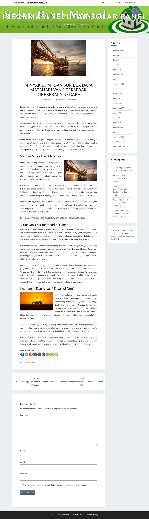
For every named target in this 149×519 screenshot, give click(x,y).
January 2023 (117, 79)
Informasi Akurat (30, 362)
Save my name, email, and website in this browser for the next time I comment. (55, 485)
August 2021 (117, 113)
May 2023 (115, 60)
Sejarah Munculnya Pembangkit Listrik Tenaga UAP (119, 178)
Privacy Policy (130, 3)
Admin (60, 100)
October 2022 (117, 93)
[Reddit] (31, 354)
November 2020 (118, 142)
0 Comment (71, 100)
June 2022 (116, 98)
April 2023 (116, 65)
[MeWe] (43, 354)
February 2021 (117, 127)
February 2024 (117, 50)
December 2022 (118, 84)
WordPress (79, 514)
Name (23, 451)
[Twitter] (26, 354)
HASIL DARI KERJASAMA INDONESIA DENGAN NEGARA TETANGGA (58, 218)
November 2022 (118, 89)
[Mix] (48, 354)
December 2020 (118, 137)
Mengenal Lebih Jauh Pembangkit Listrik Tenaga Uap (120, 203)
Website (23, 473)
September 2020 (118, 146)
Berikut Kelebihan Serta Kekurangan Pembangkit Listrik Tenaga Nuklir (121, 213)
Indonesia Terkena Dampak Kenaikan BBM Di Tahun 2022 (82, 382)
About (110, 3)
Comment (25, 415)
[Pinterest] (39, 354)
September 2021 (118, 108)
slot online (115, 233)
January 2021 (117, 132)
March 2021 (116, 122)
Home (102, 3)
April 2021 (116, 118)
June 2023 (116, 55)
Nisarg (95, 514)
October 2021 (117, 103)
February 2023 (117, 74)
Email (23, 462)
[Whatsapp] (52, 354)
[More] (56, 354)
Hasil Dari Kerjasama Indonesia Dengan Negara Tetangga (35, 382)
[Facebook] (22, 354)
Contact (119, 3)
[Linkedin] (35, 354)
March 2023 (116, 69)
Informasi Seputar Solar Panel (31, 2)
